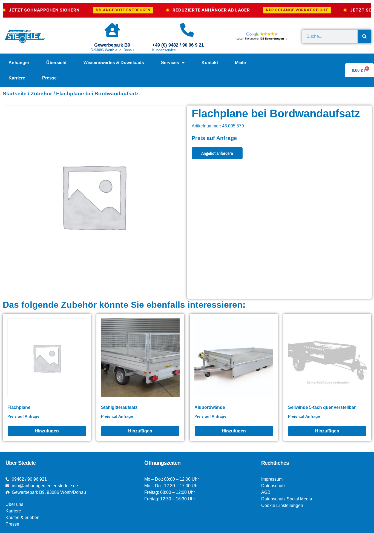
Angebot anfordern (217, 153)
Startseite (15, 93)
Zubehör (41, 93)
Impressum (272, 479)
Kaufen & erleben (22, 517)
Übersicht (56, 62)
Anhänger (18, 62)
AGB (266, 492)
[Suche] (364, 36)
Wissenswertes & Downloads (114, 62)
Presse (49, 78)
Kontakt (210, 62)
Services (170, 62)
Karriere (16, 78)
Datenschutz (273, 485)
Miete (240, 62)
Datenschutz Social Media (286, 499)
